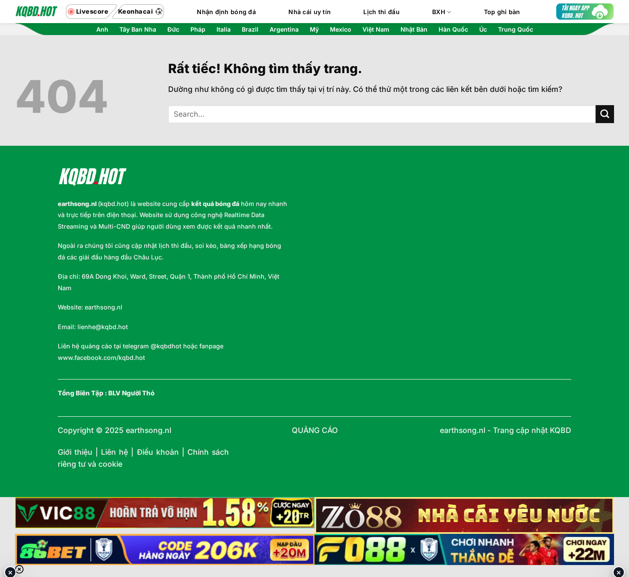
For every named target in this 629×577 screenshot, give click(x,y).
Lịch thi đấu (381, 11)
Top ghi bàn (502, 11)
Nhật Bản (414, 29)
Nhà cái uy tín (309, 11)
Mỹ (314, 29)
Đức (173, 29)
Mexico (340, 29)
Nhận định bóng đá (226, 11)
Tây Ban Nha (137, 29)
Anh (102, 29)
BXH (438, 11)
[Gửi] (605, 114)
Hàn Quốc (453, 29)
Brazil (250, 29)
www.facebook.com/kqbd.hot (101, 357)
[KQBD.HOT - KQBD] (36, 11)
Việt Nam (375, 29)
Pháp (197, 29)
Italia (224, 29)
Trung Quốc (515, 29)
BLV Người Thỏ (131, 393)
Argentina (284, 29)
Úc (483, 29)
